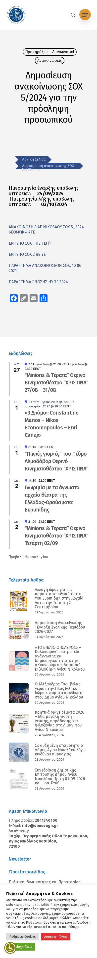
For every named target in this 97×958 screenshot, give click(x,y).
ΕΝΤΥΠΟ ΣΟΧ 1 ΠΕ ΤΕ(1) (29, 243)
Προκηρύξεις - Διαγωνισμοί (49, 51)
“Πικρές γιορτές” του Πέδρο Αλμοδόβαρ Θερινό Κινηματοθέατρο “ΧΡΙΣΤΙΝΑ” (56, 461)
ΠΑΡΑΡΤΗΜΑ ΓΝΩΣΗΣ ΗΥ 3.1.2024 (38, 282)
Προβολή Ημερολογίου (28, 556)
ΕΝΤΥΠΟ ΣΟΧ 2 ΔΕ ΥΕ (27, 254)
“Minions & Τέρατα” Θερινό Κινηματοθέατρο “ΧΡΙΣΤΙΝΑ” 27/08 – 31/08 (56, 382)
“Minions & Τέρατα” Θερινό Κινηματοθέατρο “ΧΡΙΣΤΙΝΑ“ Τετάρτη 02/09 (56, 535)
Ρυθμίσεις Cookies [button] (22, 936)
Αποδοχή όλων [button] (21, 947)
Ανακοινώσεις (49, 60)
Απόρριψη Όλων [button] (55, 936)
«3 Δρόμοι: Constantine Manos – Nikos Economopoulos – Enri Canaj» (51, 423)
